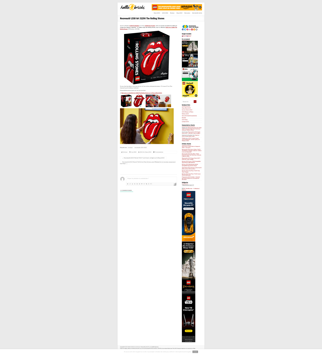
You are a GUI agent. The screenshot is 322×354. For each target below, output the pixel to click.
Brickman (124, 152)
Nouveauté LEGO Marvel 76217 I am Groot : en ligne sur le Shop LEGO (143, 158)
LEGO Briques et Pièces (187, 112)
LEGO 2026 (165, 13)
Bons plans (187, 13)
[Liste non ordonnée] (139, 184)
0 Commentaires (159, 152)
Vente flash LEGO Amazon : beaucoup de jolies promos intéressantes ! (192, 168)
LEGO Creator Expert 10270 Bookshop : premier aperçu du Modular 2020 (191, 139)
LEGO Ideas (185, 119)
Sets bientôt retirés (197, 13)
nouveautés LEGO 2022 (141, 147)
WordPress (148, 346)
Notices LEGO (185, 113)
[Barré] (135, 184)
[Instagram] (187, 29)
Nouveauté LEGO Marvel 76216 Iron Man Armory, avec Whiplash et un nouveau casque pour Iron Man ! (148, 162)
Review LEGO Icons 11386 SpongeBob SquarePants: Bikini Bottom (191, 162)
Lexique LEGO (185, 121)
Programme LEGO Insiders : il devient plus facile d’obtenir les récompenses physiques (191, 178)
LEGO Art (142, 152)
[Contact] (196, 29)
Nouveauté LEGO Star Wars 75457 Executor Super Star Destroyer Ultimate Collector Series (192, 129)
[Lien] (146, 184)
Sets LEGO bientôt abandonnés (189, 115)
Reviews (172, 13)
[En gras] (128, 184)
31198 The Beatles (134, 25)
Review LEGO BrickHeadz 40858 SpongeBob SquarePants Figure (190, 165)
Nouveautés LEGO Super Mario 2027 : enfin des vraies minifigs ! (191, 132)
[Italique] (130, 184)
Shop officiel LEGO (186, 108)
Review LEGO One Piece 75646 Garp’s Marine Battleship (191, 174)
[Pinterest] (192, 29)
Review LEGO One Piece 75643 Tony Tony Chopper (191, 171)
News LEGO (157, 13)
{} (148, 183)
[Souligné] (132, 184)
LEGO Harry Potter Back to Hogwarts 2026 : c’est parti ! (191, 147)
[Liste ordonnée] (137, 184)
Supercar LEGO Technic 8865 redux (190, 135)
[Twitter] (185, 29)
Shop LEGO (179, 13)
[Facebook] (183, 29)
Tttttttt (183, 138)
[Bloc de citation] (142, 184)
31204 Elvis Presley (150, 25)
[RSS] (194, 29)
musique (130, 147)
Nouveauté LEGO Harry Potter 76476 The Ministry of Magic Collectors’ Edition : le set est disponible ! (192, 151)
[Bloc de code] (144, 184)
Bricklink (184, 117)
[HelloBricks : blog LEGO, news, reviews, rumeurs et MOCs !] (132, 4)
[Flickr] (190, 29)
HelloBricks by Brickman (135, 346)
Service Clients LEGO (187, 110)
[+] (151, 183)
